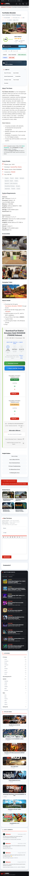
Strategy (15, 668)
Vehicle (15, 702)
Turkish (13, 188)
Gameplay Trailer (7, 79)
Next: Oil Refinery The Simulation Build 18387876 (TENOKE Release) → (14, 484)
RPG (15, 666)
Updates (14, 678)
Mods (14, 692)
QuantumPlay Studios (16, 167)
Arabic (16, 181)
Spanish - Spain (9, 181)
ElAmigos (15, 690)
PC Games (9, 7)
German (22, 178)
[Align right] (15, 537)
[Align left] (10, 537)
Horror (15, 670)
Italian (16, 178)
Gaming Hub (14, 706)
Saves (15, 700)
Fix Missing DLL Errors (14, 472)
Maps (15, 696)
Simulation (15, 20)
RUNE (15, 688)
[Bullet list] (17, 537)
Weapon (15, 704)
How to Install (16, 79)
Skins (15, 695)
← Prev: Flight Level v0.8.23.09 (9, 481)
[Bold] (4, 537)
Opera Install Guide (21, 357)
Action (15, 659)
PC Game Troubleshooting (14, 466)
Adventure (15, 664)
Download (6, 83)
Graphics (15, 698)
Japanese (7, 188)
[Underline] (8, 537)
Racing (15, 663)
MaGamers (3, 7)
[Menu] (26, 3)
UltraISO (8, 311)
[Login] (16, 3)
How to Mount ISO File (14, 459)
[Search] (19, 3)
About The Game (7, 72)
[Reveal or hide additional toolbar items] (22, 537)
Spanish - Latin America (11, 183)
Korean (18, 186)
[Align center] (13, 537)
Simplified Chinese (10, 186)
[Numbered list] (19, 537)
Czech (18, 188)
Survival (15, 672)
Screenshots (18, 76)
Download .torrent (13, 363)
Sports (15, 674)
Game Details (16, 72)
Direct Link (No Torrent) (15, 368)
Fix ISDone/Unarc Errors (14, 469)
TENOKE (13, 172)
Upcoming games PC (14, 676)
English (7, 178)
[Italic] (6, 537)
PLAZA (15, 684)
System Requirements (8, 76)
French (12, 178)
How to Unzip (14, 456)
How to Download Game (14, 462)
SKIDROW (15, 681)
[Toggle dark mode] (23, 3)
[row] (14, 385)
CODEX (15, 683)
